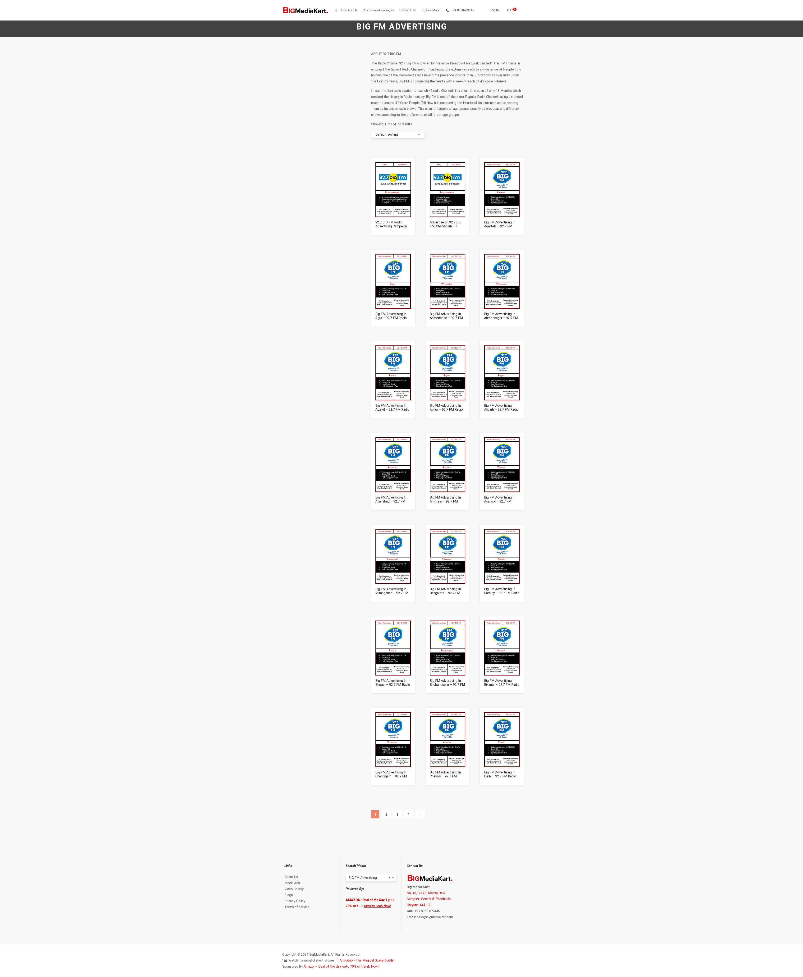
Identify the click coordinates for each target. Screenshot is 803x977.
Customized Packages (378, 10)
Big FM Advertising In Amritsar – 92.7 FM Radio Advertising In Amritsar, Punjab (445, 503)
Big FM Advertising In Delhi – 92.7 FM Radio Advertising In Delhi (500, 776)
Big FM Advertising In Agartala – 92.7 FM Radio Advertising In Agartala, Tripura (499, 228)
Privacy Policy (294, 901)
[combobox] (371, 877)
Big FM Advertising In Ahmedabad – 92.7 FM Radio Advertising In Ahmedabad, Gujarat (446, 320)
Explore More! (431, 10)
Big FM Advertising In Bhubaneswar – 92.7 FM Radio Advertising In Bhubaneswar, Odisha (447, 687)
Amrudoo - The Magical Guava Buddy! (367, 960)
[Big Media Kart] (305, 10)
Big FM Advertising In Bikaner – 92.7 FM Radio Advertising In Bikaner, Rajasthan (501, 687)
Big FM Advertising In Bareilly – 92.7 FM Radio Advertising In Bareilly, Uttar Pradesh (501, 595)
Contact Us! (407, 10)
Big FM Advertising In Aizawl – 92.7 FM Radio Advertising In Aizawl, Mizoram (392, 411)
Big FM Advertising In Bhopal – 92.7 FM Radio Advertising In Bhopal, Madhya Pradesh (392, 687)
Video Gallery (294, 889)
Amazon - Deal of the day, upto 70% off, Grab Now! (341, 966)
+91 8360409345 (462, 10)
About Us (291, 877)
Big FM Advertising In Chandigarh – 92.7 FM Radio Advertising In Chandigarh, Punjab (391, 778)
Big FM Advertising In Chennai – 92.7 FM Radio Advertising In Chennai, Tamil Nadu (445, 778)
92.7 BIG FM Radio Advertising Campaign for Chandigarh (391, 226)
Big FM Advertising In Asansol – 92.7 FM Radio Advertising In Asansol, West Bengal (500, 503)
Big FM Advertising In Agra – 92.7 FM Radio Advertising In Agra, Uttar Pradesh (391, 320)
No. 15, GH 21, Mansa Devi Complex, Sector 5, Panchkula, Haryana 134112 (429, 899)
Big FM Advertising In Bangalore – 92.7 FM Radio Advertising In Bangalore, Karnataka (445, 595)
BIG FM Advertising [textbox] (370, 878)
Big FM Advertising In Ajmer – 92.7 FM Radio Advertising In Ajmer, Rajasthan (446, 411)
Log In (494, 10)
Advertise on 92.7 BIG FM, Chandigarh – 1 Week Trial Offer (446, 226)
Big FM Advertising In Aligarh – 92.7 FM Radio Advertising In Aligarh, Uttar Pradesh (501, 411)
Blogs (288, 895)
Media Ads (292, 883)
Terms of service (296, 907)
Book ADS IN (348, 10)
